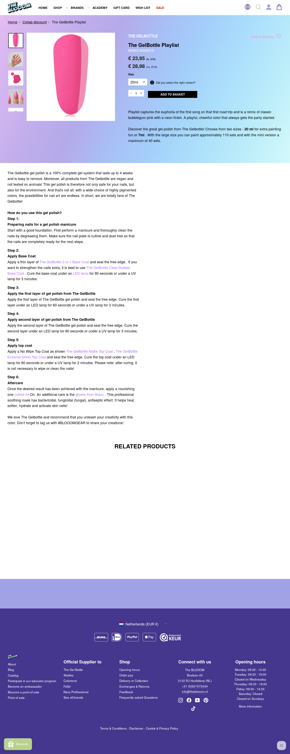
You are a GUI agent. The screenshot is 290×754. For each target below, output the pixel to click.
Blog (11, 669)
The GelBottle (143, 35)
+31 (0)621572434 (195, 686)
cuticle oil (21, 394)
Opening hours (129, 669)
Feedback (126, 692)
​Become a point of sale (23, 692)
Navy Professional (76, 692)
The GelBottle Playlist (69, 21)
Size (131, 74)
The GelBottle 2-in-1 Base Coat (64, 261)
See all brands (73, 697)
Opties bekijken (40, 549)
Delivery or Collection (133, 680)
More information (250, 706)
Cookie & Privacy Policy (162, 728)
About (12, 664)
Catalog (13, 675)
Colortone (70, 680)
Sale (160, 8)
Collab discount (34, 21)
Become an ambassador (25, 686)
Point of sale (16, 697)
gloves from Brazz (90, 394)
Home (43, 8)
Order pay (126, 675)
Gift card (121, 8)
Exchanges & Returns (134, 686)
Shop (57, 8)
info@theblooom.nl (195, 691)
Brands (77, 8)
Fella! (67, 686)
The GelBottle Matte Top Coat (89, 351)
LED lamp (81, 273)
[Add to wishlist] (278, 37)
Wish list (143, 8)
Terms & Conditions (113, 728)
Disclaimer (136, 728)
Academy (100, 8)
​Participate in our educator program (32, 681)
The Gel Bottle (73, 669)
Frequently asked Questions (138, 697)
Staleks (69, 675)
